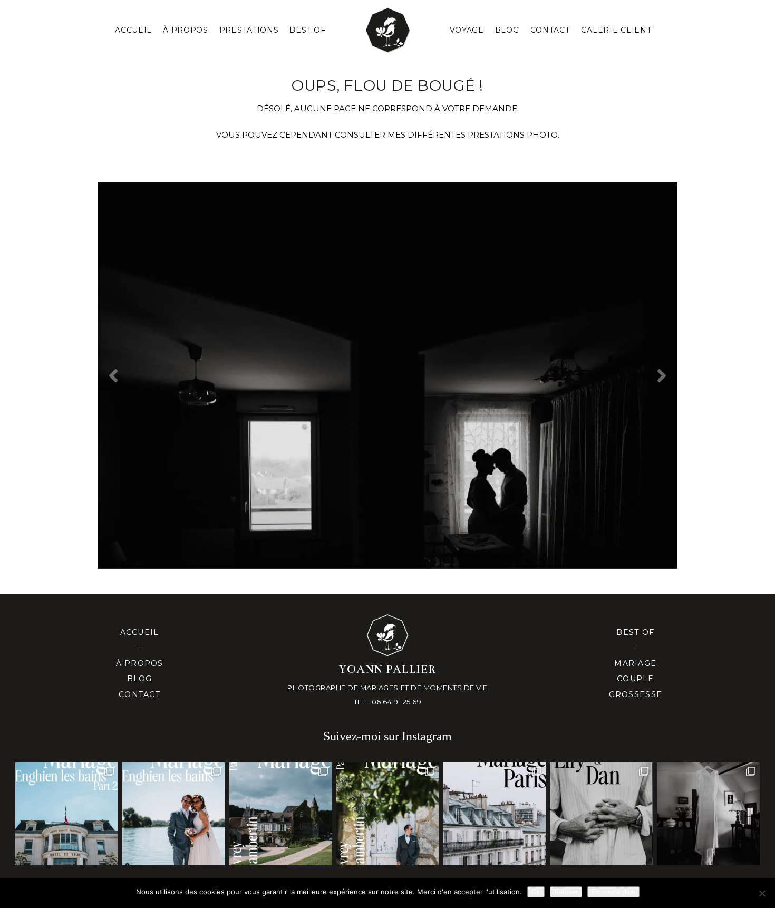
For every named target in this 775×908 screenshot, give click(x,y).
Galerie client (616, 30)
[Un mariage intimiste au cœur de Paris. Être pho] (494, 813)
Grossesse (635, 694)
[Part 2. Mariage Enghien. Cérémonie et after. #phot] (66, 813)
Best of (635, 632)
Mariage (635, 663)
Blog (507, 30)
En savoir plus (613, 892)
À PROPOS (185, 30)
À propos (139, 663)
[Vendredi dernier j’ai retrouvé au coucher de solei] (601, 813)
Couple (635, 678)
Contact (550, 30)
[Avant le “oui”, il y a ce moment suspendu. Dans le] (708, 813)
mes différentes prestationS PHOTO (473, 135)
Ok (535, 892)
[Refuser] (762, 893)
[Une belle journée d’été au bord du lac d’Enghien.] (173, 813)
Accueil (133, 30)
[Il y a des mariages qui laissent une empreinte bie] (387, 813)
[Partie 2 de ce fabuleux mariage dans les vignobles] (280, 813)
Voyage (467, 30)
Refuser (566, 892)
